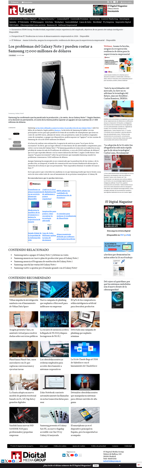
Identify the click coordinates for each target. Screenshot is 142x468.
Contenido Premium (79, 19)
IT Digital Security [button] (46, 19)
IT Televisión (23, 22)
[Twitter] (111, 2)
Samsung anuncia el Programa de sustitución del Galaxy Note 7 (43, 261)
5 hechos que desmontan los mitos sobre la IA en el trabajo (118, 256)
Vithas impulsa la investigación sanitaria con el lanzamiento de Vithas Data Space (23, 303)
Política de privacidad (98, 446)
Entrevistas (95, 19)
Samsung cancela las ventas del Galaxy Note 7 (35, 264)
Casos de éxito (85, 22)
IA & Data (49, 22)
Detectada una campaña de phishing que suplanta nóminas (83, 333)
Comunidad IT (63, 19)
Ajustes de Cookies (79, 446)
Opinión (12, 22)
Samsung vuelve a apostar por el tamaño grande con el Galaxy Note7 (45, 268)
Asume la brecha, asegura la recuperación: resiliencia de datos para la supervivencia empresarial (117, 50)
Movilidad (97, 22)
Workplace (59, 22)
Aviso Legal (43, 446)
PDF (122, 235)
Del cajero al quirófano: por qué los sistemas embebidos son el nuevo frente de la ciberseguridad (117, 285)
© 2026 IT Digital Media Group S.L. (22, 446)
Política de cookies (60, 446)
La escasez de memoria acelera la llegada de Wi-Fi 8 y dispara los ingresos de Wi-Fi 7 (54, 333)
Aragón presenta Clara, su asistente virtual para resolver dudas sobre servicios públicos (23, 333)
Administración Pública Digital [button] (22, 19)
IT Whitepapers (37, 22)
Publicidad (128, 446)
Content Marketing (109, 19)
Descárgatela (113, 11)
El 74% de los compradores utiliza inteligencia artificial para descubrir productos (83, 303)
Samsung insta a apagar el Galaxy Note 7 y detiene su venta (41, 255)
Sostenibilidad (71, 22)
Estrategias (124, 19)
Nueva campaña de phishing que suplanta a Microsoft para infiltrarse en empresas (54, 303)
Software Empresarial (67, 25)
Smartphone (17, 145)
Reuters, (58, 130)
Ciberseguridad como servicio (32, 25)
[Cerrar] (119, 465)
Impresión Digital (123, 22)
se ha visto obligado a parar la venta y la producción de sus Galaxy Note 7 (63, 128)
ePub (128, 235)
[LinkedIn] (108, 2)
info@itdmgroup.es (112, 461)
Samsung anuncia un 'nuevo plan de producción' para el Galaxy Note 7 (46, 258)
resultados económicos (17, 149)
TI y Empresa (108, 22)
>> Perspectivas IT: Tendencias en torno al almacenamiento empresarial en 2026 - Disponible (49, 36)
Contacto (115, 446)
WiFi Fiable (14, 25)
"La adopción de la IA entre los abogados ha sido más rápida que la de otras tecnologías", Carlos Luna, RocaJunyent (118, 149)
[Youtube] (114, 2)
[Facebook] (117, 2)
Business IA (52, 25)
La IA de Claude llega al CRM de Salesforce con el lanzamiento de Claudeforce (84, 362)
